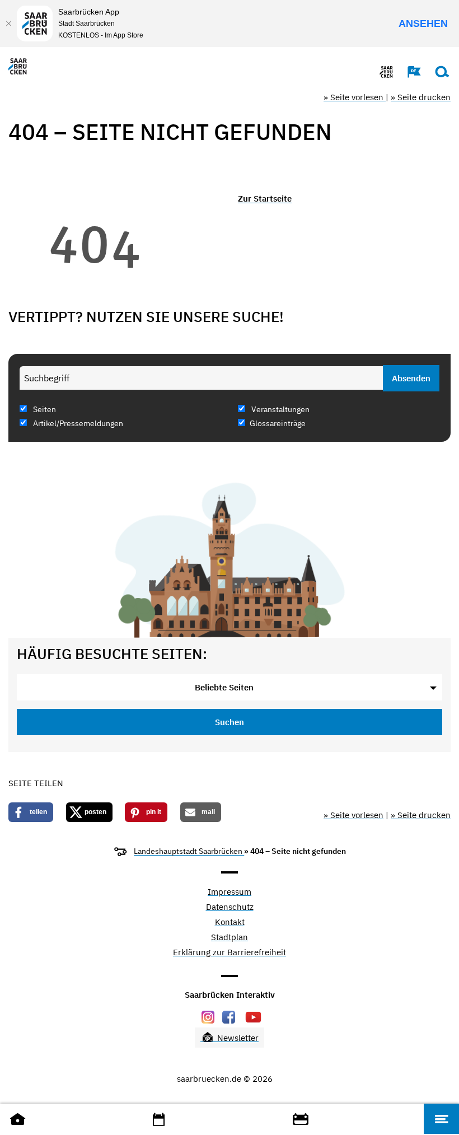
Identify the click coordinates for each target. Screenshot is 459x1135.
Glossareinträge (278, 423)
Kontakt (230, 922)
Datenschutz (230, 907)
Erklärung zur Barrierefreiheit (229, 952)
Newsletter (237, 1038)
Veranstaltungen (280, 409)
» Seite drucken (421, 97)
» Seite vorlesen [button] (355, 97)
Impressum (229, 892)
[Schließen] (8, 23)
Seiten (43, 409)
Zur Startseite (265, 198)
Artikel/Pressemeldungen (77, 423)
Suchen (229, 722)
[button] (409, 71)
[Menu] (441, 1119)
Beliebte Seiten (224, 687)
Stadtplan (229, 937)
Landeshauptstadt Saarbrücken (189, 851)
